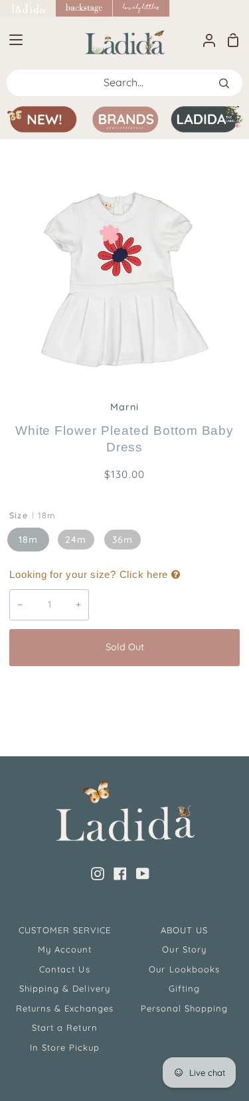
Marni (124, 407)
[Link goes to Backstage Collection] (84, 8)
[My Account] (204, 40)
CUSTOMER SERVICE (65, 930)
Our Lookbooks (184, 969)
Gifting (184, 988)
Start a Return (65, 1027)
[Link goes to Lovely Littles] (141, 8)
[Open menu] (12, 39)
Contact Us (64, 969)
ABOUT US (184, 930)
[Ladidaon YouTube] (142, 873)
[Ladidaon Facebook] (120, 873)
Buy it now (125, 690)
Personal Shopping (184, 1008)
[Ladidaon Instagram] (97, 873)
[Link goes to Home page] (28, 8)
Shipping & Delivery (64, 988)
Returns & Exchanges (65, 1008)
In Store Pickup (65, 1047)
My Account (65, 949)
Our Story (184, 949)
